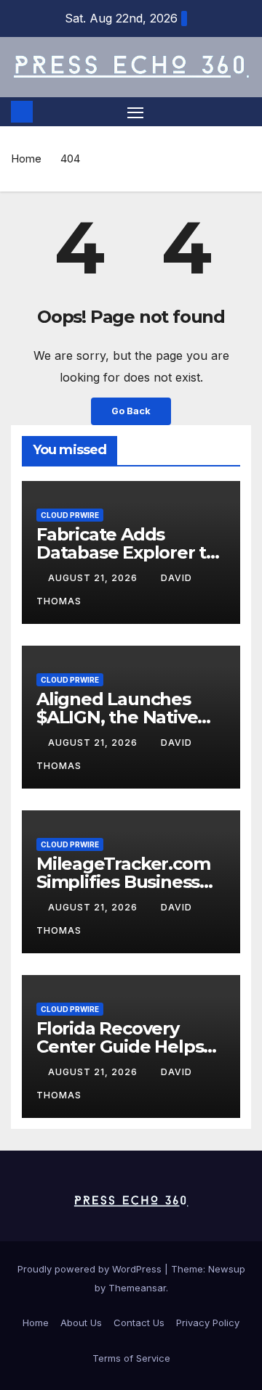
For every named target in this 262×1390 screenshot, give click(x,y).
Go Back (131, 411)
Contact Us (139, 1322)
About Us (81, 1322)
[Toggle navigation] (135, 112)
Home (26, 158)
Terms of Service (131, 1358)
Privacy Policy (207, 1322)
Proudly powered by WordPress (90, 1269)
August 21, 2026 (94, 577)
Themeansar (137, 1288)
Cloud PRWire (70, 515)
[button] (242, 111)
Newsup (226, 1269)
